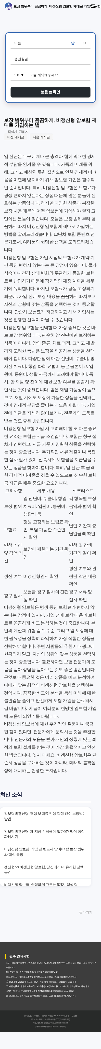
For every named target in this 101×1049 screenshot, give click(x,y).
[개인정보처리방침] (44, 1026)
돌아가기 (85, 912)
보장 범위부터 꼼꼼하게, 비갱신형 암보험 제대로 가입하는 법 (14, 6)
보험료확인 (50, 92)
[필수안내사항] (59, 1026)
